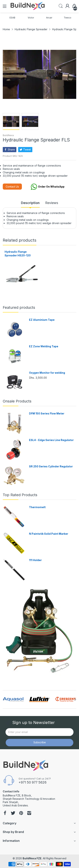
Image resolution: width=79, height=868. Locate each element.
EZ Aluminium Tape (42, 319)
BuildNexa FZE (32, 858)
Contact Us (12, 186)
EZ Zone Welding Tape (43, 346)
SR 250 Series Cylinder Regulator (51, 466)
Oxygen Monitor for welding (47, 372)
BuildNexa (8, 135)
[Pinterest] (21, 813)
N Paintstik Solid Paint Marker (48, 533)
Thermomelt (37, 507)
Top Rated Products (20, 495)
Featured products (19, 307)
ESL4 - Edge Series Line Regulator (51, 440)
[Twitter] (13, 813)
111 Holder (35, 560)
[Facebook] (5, 813)
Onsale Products (17, 401)
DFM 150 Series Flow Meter (46, 413)
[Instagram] (29, 813)
